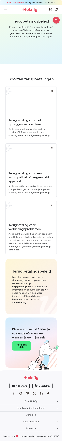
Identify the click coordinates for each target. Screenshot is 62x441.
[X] (34, 393)
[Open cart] (50, 9)
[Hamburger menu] (5, 9)
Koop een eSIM (22, 346)
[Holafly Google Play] (42, 386)
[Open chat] (56, 20)
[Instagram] (20, 393)
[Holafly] (31, 378)
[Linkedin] (41, 393)
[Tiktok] (48, 393)
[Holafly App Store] (19, 386)
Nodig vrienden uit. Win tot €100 (31, 3)
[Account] (56, 10)
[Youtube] (27, 393)
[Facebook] (13, 393)
